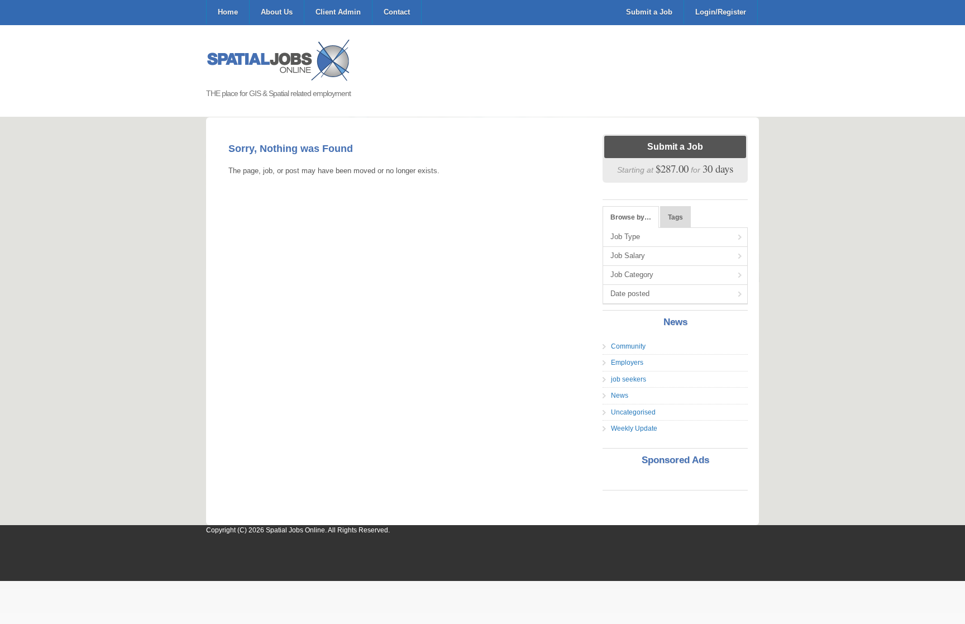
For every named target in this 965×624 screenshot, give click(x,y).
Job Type (625, 236)
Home (228, 12)
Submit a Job (649, 12)
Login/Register (720, 12)
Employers (627, 362)
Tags (675, 217)
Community (628, 346)
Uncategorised (633, 412)
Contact (397, 12)
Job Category (631, 274)
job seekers (628, 379)
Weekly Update (634, 428)
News (619, 395)
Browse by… (630, 217)
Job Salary (627, 255)
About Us (277, 12)
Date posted (629, 293)
